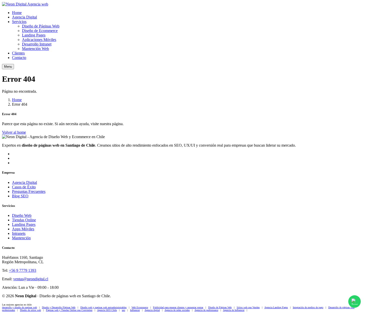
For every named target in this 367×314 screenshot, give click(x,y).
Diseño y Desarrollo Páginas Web (58, 307)
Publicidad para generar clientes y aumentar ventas (178, 307)
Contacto (19, 57)
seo (123, 310)
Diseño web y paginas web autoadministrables (103, 307)
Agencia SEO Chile (107, 310)
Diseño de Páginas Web (40, 26)
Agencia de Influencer (233, 310)
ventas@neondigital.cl (30, 279)
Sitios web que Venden (248, 307)
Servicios (19, 21)
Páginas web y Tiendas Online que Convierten (69, 310)
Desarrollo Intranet (36, 44)
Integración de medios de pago (308, 307)
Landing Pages (33, 35)
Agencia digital (152, 310)
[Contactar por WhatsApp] (354, 301)
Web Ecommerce (140, 307)
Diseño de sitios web (30, 310)
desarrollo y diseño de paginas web (19, 307)
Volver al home (14, 132)
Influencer (135, 310)
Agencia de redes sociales (177, 310)
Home (17, 12)
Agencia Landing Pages (276, 307)
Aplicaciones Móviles (39, 39)
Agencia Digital (24, 17)
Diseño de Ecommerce (40, 30)
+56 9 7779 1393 (22, 270)
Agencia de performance (206, 310)
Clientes (18, 53)
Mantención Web (35, 48)
